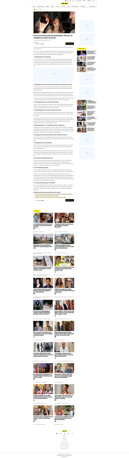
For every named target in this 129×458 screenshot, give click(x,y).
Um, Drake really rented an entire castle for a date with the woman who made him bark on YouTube (43, 355)
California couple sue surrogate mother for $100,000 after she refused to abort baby (64, 290)
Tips (93, 0)
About (64, 437)
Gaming (52, 6)
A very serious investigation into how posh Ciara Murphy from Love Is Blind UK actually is (64, 418)
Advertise (89, 0)
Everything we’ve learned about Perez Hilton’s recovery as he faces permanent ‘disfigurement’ (91, 52)
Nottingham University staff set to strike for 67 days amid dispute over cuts (42, 246)
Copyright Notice (64, 444)
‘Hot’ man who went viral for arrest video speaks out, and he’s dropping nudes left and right (42, 334)
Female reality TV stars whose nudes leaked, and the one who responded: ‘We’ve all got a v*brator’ (64, 312)
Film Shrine (82, 6)
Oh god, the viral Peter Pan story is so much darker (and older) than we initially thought (64, 268)
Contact (84, 0)
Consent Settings (64, 446)
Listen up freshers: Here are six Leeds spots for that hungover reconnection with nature (53, 194)
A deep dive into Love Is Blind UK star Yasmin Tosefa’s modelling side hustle (43, 418)
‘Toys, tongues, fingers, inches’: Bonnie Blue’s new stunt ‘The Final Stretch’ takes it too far (64, 355)
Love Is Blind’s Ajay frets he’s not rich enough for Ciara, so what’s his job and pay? (43, 225)
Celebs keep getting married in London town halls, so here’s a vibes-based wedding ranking (64, 246)
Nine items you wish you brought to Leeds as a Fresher (46, 195)
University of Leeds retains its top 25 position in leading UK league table (50, 197)
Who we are (79, 0)
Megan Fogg (38, 43)
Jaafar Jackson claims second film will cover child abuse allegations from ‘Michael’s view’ (42, 290)
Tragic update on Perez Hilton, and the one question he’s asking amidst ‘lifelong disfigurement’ (91, 113)
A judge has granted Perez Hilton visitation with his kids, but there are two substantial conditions (42, 397)
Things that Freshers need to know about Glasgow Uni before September (64, 225)
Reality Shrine (75, 6)
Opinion (63, 6)
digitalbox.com (65, 456)
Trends (47, 6)
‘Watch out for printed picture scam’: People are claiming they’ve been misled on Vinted (43, 268)
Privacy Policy (64, 448)
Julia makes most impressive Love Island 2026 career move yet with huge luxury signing (64, 397)
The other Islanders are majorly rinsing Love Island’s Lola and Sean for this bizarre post (91, 107)
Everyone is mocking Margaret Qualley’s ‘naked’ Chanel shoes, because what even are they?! (41, 312)
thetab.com (62, 454)
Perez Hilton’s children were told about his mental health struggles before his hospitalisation (63, 376)
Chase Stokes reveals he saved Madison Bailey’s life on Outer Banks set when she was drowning (64, 334)
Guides (68, 6)
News (34, 6)
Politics (58, 6)
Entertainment (40, 6)
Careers (64, 439)
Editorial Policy (64, 443)
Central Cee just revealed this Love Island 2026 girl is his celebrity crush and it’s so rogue (42, 376)
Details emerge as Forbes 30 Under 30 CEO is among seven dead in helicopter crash (91, 63)
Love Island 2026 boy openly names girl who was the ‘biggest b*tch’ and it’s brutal (91, 118)
